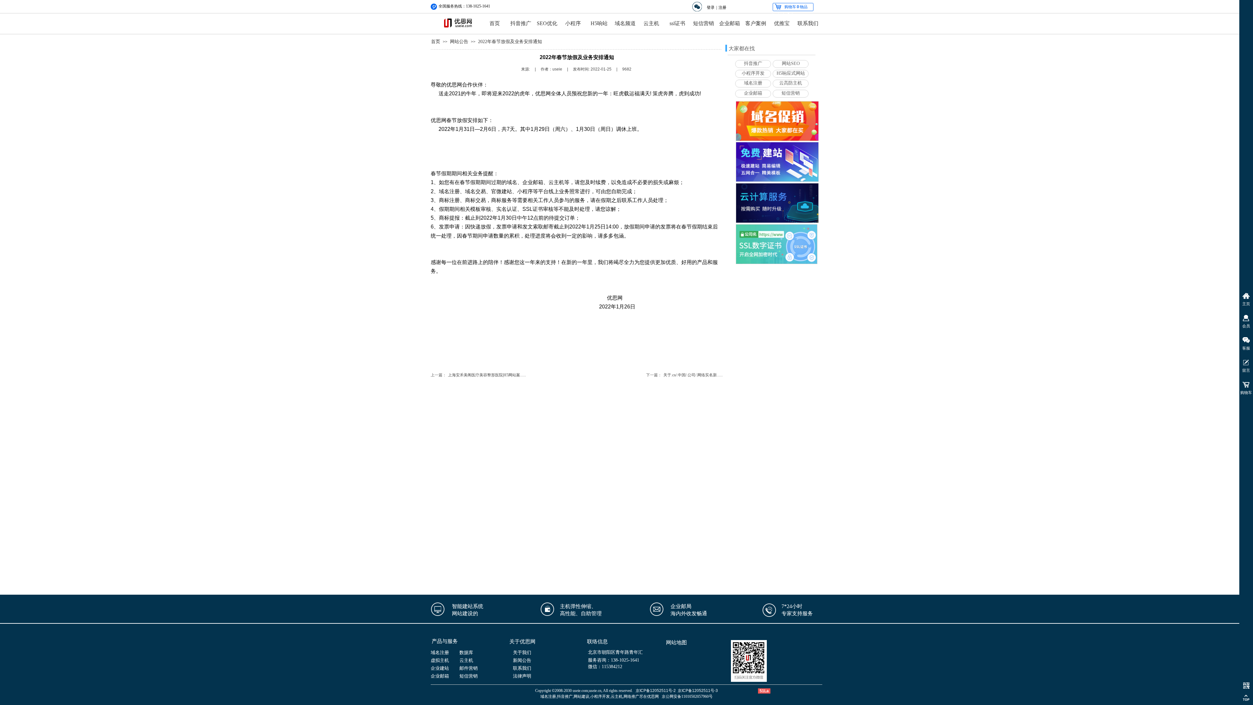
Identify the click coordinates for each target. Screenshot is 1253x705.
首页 (494, 23)
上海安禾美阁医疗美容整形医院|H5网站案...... (487, 375)
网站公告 (459, 41)
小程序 (573, 23)
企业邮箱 (729, 23)
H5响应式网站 (791, 73)
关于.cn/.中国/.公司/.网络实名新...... (693, 375)
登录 (711, 7)
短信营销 (703, 23)
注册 (722, 7)
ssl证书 (677, 23)
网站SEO (791, 63)
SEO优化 (547, 23)
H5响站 (599, 23)
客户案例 (755, 23)
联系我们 (807, 23)
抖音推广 (520, 23)
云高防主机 (790, 83)
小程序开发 (753, 73)
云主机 (651, 23)
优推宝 (782, 23)
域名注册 (753, 83)
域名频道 (625, 23)
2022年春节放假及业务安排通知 (510, 41)
